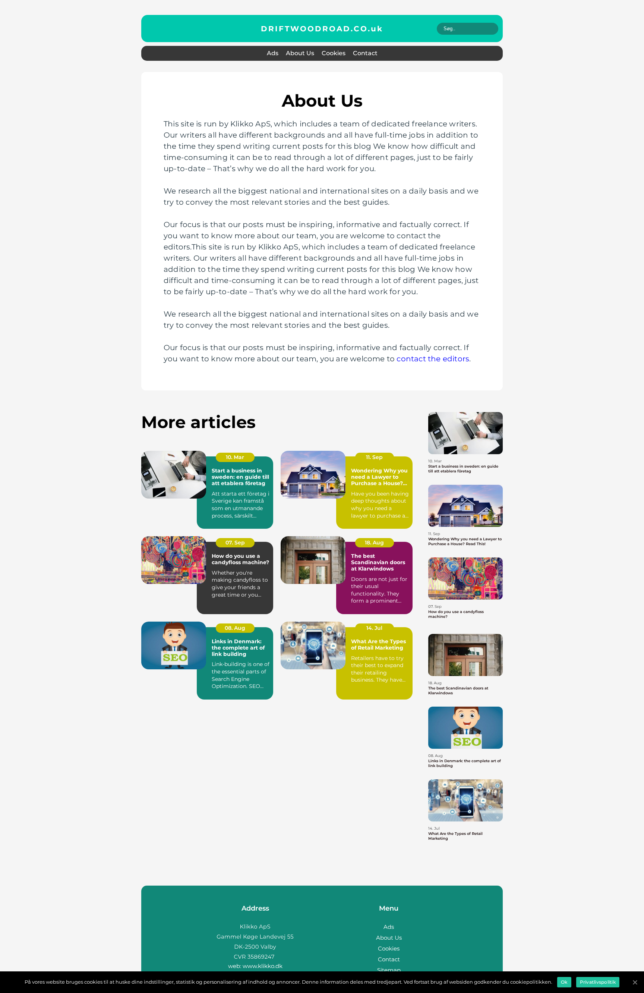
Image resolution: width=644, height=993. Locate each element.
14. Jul (374, 628)
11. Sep (374, 457)
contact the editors (433, 358)
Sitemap (389, 970)
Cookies (333, 53)
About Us (300, 53)
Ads (272, 53)
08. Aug (235, 628)
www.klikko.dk (262, 966)
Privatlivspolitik (598, 982)
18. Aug (374, 542)
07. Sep (235, 542)
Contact (365, 53)
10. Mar (235, 457)
